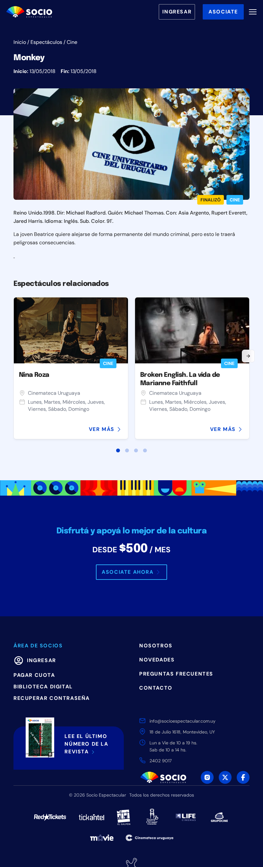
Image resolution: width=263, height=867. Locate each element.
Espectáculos (46, 42)
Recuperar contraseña (51, 698)
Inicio (19, 42)
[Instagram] (207, 777)
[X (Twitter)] (225, 777)
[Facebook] (243, 777)
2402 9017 (160, 761)
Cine (72, 42)
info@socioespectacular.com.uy (182, 721)
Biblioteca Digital (43, 686)
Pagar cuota (34, 675)
